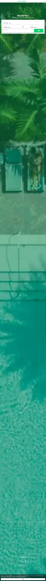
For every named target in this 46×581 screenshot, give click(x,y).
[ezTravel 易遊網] (23, 1)
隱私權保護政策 (23, 576)
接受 (23, 579)
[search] (10, 27)
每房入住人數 (6, 29)
